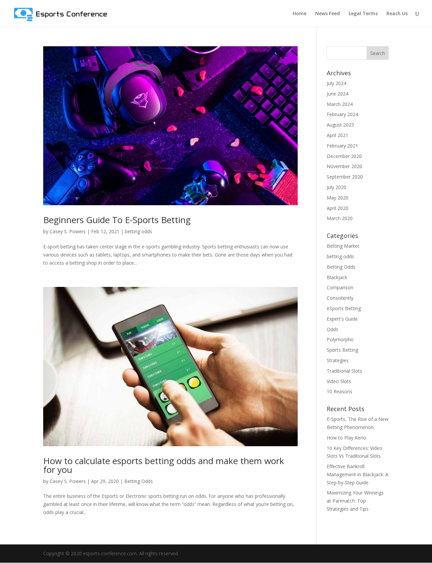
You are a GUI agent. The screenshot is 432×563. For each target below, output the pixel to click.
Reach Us (397, 14)
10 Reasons (339, 391)
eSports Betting (344, 308)
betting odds (138, 231)
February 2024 (342, 114)
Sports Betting (342, 350)
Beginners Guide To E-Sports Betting (117, 220)
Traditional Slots (344, 371)
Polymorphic (340, 339)
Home (299, 14)
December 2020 (344, 156)
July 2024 (336, 83)
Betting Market (343, 246)
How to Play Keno (346, 437)
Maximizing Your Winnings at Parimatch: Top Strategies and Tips (355, 500)
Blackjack (337, 277)
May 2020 (337, 197)
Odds (332, 329)
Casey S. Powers (68, 231)
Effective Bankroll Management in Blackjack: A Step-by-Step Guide (357, 474)
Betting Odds (138, 481)
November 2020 (344, 166)
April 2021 (337, 135)
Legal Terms (363, 14)
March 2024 (340, 104)
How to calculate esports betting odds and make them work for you (163, 465)
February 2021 (342, 145)
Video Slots (339, 381)
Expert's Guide (342, 319)
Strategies (338, 360)
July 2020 (336, 187)
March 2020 (340, 218)
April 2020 (337, 208)
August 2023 (340, 125)
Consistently (340, 298)
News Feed (327, 14)
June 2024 (337, 93)
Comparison (340, 287)
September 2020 (345, 176)
